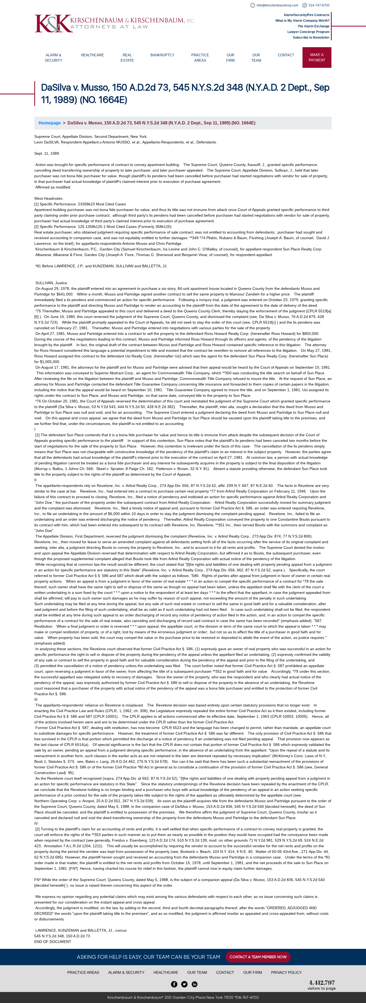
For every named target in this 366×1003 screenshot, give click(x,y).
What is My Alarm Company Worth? (302, 21)
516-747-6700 (319, 5)
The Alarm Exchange (314, 26)
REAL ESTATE (127, 57)
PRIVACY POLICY (286, 972)
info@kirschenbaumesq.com (277, 5)
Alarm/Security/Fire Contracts (307, 15)
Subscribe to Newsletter (311, 37)
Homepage (50, 123)
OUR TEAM (256, 57)
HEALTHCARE (92, 55)
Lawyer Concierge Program (308, 32)
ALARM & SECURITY (53, 57)
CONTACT (286, 55)
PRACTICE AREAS (200, 57)
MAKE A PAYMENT (317, 57)
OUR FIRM (230, 57)
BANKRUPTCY (162, 55)
